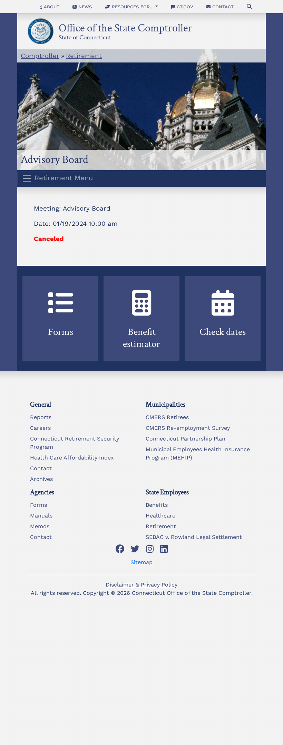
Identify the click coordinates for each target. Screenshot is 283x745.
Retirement (84, 56)
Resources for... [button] (132, 6)
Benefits (157, 505)
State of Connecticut (85, 36)
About (50, 6)
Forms (38, 505)
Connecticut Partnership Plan (185, 438)
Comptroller (40, 56)
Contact (222, 6)
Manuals (41, 515)
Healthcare (160, 515)
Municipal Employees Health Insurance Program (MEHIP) (198, 453)
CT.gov (184, 6)
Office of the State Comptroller (125, 26)
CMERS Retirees (167, 417)
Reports (40, 417)
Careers (40, 428)
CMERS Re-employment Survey (188, 428)
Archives (41, 479)
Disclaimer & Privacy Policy (141, 584)
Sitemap (141, 562)
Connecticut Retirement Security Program (74, 442)
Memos (39, 526)
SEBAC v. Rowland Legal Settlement (194, 537)
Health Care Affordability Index (72, 457)
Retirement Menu (62, 178)
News (84, 6)
